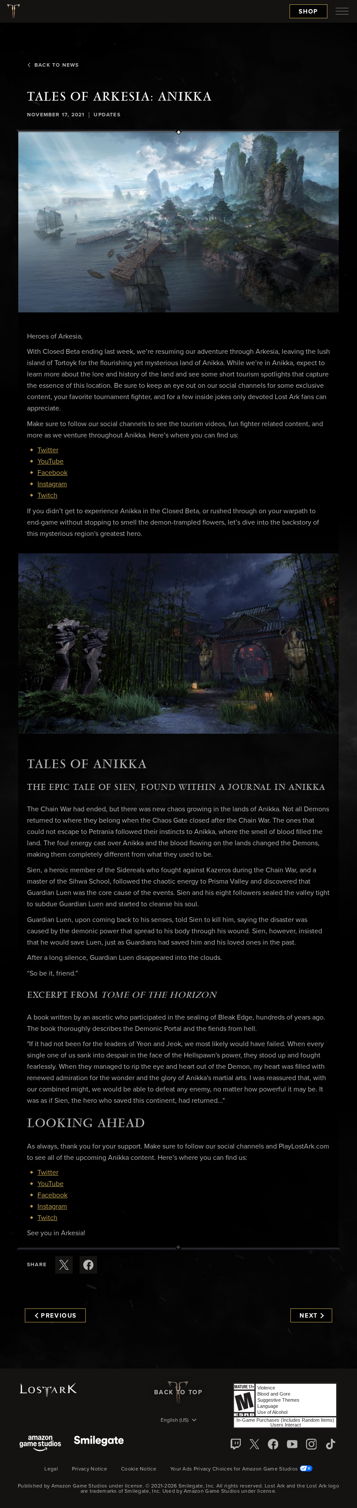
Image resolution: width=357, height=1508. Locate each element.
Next (309, 1316)
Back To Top (178, 1392)
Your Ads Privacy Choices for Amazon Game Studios (235, 1469)
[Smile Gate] (99, 1444)
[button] (178, 222)
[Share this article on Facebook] (88, 1265)
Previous (59, 1316)
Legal (51, 1469)
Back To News (56, 65)
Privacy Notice (89, 1469)
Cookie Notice (138, 1469)
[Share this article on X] (64, 1265)
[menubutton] (342, 11)
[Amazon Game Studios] (40, 1444)
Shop (308, 12)
